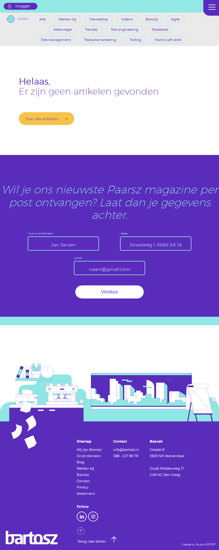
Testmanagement (56, 40)
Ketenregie (63, 29)
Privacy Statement (86, 490)
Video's (127, 19)
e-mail (78, 258)
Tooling (135, 40)
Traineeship (98, 19)
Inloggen (22, 6)
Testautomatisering (100, 40)
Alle (42, 19)
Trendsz (91, 29)
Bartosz (152, 19)
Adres (124, 233)
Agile (175, 19)
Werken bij (67, 19)
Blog (80, 462)
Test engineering (124, 29)
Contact (83, 481)
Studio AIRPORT (206, 544)
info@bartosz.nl (126, 449)
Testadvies (159, 29)
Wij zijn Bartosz (89, 449)
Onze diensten (89, 456)
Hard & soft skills (168, 40)
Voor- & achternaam (40, 233)
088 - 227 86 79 (125, 456)
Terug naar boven (92, 541)
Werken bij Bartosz (85, 471)
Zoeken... (24, 19)
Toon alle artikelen (41, 118)
